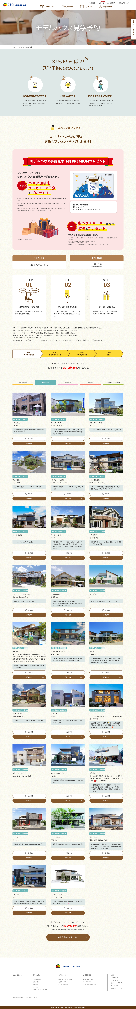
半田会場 (90, 382)
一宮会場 (68, 382)
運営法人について (18, 998)
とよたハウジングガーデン (113, 382)
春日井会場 (45, 382)
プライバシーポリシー (32, 998)
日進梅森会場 (23, 382)
